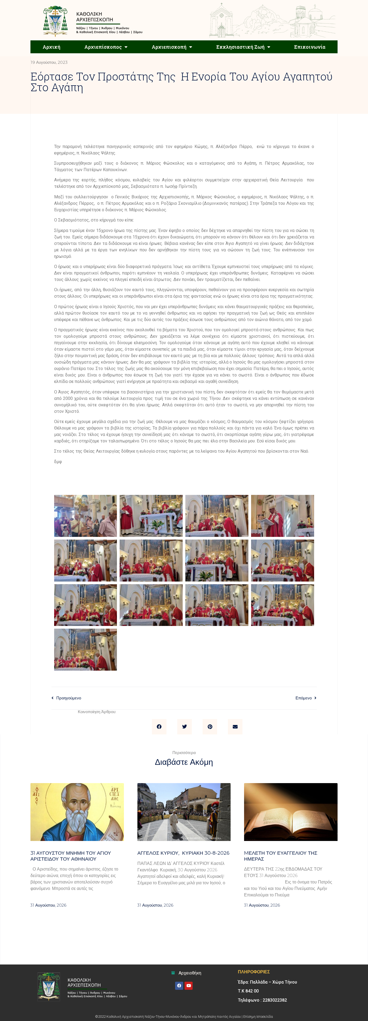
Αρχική (51, 47)
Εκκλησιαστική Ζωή (240, 47)
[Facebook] (179, 986)
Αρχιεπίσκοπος (103, 47)
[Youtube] (189, 986)
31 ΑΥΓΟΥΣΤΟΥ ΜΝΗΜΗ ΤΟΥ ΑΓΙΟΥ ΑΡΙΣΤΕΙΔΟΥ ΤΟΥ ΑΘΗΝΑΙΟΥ (70, 856)
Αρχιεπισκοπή (169, 47)
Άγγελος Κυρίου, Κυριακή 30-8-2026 (183, 853)
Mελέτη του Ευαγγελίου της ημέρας (280, 856)
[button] (159, 727)
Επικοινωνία (309, 47)
